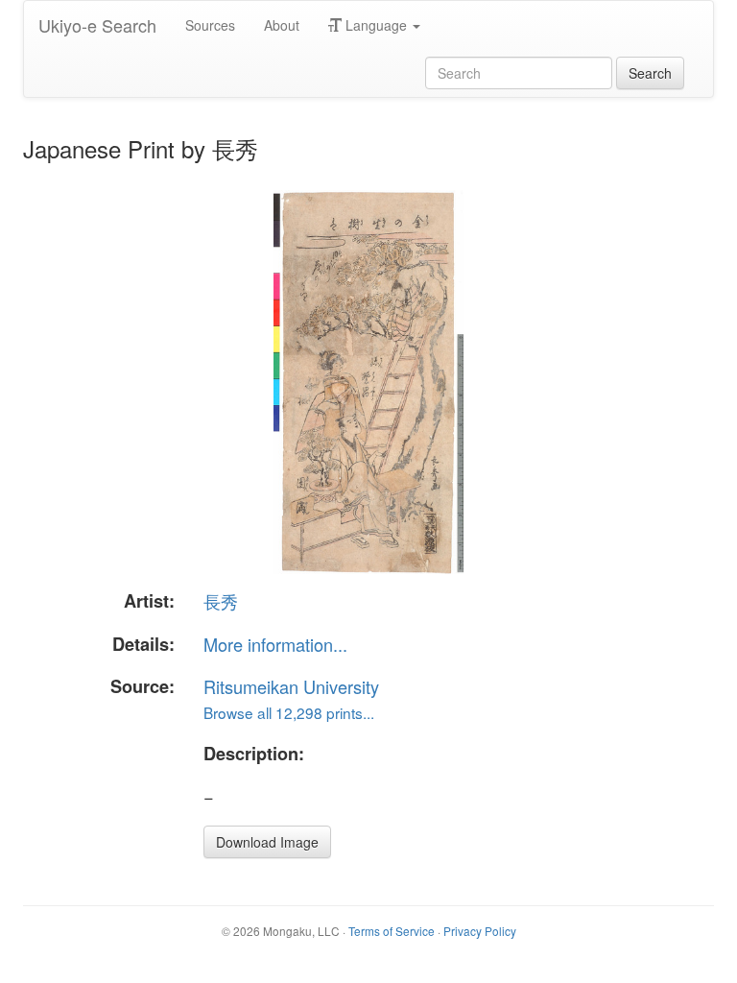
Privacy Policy (479, 931)
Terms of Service (391, 931)
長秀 (220, 600)
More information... (275, 644)
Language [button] (376, 25)
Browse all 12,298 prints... (288, 712)
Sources (210, 25)
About (281, 25)
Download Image (267, 841)
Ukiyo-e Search (97, 24)
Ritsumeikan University (291, 686)
